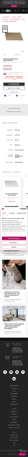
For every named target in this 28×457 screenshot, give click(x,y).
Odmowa (14, 247)
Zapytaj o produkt (14, 91)
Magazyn (14, 388)
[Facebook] (5, 373)
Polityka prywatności (14, 427)
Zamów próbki (14, 437)
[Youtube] (17, 373)
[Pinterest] (23, 373)
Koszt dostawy (14, 417)
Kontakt (14, 409)
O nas (14, 443)
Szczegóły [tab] (12, 213)
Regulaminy (14, 411)
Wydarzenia (14, 393)
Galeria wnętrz (14, 385)
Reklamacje (14, 422)
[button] (5, 27)
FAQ (14, 445)
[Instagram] (11, 373)
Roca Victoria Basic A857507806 (11, 194)
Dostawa (14, 414)
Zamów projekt (14, 435)
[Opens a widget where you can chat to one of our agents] (22, 454)
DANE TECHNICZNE (14, 108)
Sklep (14, 391)
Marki (14, 401)
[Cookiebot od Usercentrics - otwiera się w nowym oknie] (20, 209)
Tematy (14, 399)
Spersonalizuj (13, 242)
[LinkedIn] (14, 380)
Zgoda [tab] (4, 213)
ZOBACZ (14, 6)
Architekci (14, 396)
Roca (4, 54)
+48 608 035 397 (16, 361)
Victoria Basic (17, 54)
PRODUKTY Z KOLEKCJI (14, 111)
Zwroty (14, 419)
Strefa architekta (14, 440)
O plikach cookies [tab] (21, 213)
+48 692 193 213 (8, 96)
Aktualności (14, 404)
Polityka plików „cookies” (14, 425)
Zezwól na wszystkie (14, 238)
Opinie (14, 432)
